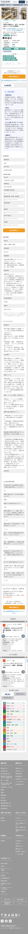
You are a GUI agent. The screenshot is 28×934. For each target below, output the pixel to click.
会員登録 (15, 2)
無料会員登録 (20, 899)
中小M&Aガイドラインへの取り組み (6, 888)
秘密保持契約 (4, 880)
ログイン (22, 2)
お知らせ (3, 866)
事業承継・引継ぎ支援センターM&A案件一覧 (6, 777)
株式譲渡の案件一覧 (6, 803)
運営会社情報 (4, 863)
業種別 (2, 789)
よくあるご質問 (19, 854)
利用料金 (3, 840)
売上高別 (3, 797)
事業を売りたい (19, 768)
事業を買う (9, 5)
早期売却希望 (8, 51)
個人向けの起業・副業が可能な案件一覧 (6, 783)
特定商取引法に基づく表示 (6, 884)
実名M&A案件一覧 (5, 773)
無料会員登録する (14, 76)
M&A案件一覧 (4, 771)
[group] (13, 636)
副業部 (2, 818)
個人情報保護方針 (5, 878)
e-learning (18, 818)
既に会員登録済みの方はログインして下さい (14, 80)
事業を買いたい (4, 768)
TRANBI (2, 5)
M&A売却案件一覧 (17, 5)
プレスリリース (4, 873)
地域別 (2, 792)
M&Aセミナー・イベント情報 (6, 869)
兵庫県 (13, 44)
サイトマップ (4, 894)
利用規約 (3, 875)
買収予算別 (3, 800)
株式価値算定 (19, 776)
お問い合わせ (7, 899)
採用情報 (3, 891)
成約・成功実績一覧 (20, 827)
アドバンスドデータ (20, 820)
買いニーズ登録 (4, 780)
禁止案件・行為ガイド (21, 851)
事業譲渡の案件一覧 (6, 805)
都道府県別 (3, 795)
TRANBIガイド (19, 840)
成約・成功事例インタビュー (21, 824)
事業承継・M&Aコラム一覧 (21, 830)
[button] (23, 636)
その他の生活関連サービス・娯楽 (15, 28)
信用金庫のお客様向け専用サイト (7, 903)
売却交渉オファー (20, 771)
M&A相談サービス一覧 (6, 787)
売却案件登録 (19, 773)
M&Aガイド (18, 843)
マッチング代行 (19, 781)
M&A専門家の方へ (20, 784)
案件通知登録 (4, 808)
